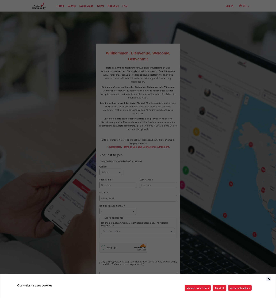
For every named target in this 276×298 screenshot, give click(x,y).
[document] (138, 286)
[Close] (268, 279)
